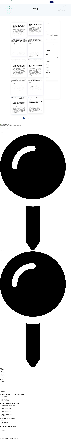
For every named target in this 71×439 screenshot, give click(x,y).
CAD (46, 52)
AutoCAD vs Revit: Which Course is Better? (54, 40)
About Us (2, 371)
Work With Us (3, 391)
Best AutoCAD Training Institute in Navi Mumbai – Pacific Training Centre (19, 26)
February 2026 (48, 72)
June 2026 (47, 65)
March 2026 (47, 70)
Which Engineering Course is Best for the (53, 44)
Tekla (46, 57)
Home (34, 11)
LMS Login (2, 377)
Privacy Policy (2, 436)
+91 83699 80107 (6, 128)
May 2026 (47, 67)
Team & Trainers (3, 372)
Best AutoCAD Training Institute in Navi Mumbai (54, 35)
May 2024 (47, 75)
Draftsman (47, 54)
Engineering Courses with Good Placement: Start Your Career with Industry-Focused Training (35, 46)
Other (14, 43)
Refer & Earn (2, 375)
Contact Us (2, 374)
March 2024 (47, 77)
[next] (31, 118)
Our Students (2, 381)
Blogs (1, 384)
